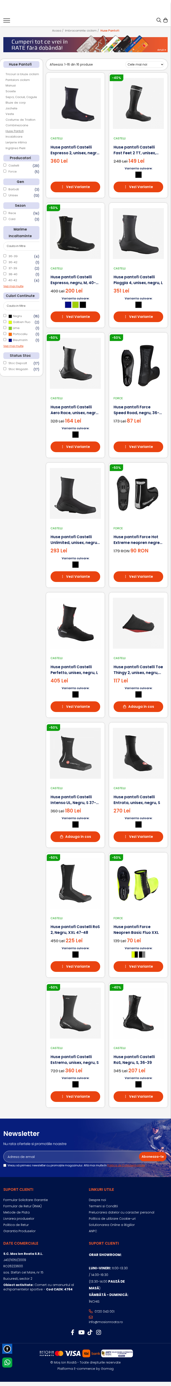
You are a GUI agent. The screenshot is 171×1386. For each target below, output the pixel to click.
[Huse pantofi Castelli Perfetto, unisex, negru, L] (75, 623)
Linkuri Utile (101, 1189)
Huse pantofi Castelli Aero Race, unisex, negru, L (75, 410)
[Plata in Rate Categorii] (85, 43)
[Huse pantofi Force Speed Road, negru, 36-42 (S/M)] (138, 363)
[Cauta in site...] (159, 20)
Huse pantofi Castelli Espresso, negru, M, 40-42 (73, 280)
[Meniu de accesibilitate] (7, 1349)
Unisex (13, 195)
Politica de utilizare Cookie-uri (112, 1218)
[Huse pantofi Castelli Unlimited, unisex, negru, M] (75, 493)
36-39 (13, 256)
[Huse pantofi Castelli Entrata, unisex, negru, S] (138, 753)
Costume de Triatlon (20, 120)
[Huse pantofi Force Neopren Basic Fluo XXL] (138, 883)
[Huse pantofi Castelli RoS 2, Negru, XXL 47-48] (75, 883)
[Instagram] (98, 1333)
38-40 (12, 274)
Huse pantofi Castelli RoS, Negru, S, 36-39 (134, 1059)
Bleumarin (20, 340)
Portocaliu (19, 334)
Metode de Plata (16, 1212)
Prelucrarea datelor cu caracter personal (121, 1212)
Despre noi (97, 1200)
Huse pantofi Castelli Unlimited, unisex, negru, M (74, 540)
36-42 (12, 262)
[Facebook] (72, 1333)
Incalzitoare (14, 136)
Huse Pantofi (15, 131)
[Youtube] (81, 1333)
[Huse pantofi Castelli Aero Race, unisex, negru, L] (75, 363)
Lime (16, 328)
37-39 (12, 268)
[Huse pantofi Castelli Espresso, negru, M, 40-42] (75, 233)
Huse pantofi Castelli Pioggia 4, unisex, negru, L (138, 279)
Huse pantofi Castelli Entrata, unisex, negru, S (137, 799)
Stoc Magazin (18, 369)
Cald (11, 219)
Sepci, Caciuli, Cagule (21, 97)
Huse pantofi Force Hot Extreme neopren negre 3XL (137, 540)
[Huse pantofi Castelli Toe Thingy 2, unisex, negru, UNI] (138, 623)
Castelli (13, 165)
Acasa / (58, 30)
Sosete (11, 91)
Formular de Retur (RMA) (22, 1206)
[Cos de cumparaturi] (165, 20)
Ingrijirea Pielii (15, 148)
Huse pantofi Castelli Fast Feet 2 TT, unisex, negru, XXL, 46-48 (135, 150)
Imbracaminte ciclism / (82, 30)
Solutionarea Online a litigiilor (112, 1225)
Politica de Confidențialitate (126, 1165)
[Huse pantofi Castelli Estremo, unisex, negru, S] (75, 1013)
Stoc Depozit (17, 363)
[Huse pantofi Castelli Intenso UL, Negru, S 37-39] (75, 753)
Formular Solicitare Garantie (25, 1200)
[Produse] (6, 21)
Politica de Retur (16, 1225)
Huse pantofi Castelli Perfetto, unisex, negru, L (74, 669)
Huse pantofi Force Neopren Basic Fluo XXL (136, 929)
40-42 (12, 280)
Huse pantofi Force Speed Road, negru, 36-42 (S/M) (136, 410)
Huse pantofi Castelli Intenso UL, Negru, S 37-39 (73, 800)
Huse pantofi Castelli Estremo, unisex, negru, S (75, 1059)
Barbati (13, 189)
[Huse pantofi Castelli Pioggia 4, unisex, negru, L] (138, 233)
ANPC (93, 1231)
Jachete (11, 108)
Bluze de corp (16, 102)
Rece (12, 213)
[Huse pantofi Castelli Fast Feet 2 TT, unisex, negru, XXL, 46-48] (138, 103)
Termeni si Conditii (103, 1206)
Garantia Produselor (19, 1231)
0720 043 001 (104, 1311)
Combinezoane (17, 125)
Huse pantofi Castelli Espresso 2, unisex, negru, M (75, 150)
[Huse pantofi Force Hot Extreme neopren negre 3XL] (138, 493)
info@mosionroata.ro (106, 1322)
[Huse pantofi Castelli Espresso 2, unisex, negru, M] (75, 103)
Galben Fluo (21, 322)
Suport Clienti (18, 1189)
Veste (10, 114)
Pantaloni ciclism (18, 80)
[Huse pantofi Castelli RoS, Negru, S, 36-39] (138, 1013)
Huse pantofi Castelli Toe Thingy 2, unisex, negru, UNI (138, 670)
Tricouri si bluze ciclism (22, 74)
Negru (17, 316)
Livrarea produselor (18, 1218)
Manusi (11, 85)
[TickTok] (90, 1333)
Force (12, 171)
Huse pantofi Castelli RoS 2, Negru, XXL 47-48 (75, 929)
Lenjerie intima (16, 142)
